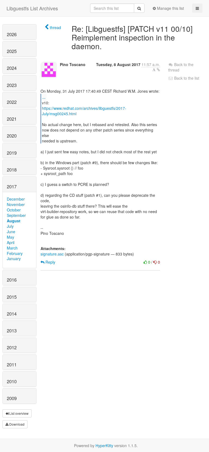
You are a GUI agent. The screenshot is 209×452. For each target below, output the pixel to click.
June (11, 231)
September (16, 215)
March (12, 248)
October (14, 210)
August (13, 220)
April (10, 242)
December (16, 199)
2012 (12, 347)
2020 (12, 135)
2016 (12, 279)
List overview (18, 413)
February (15, 253)
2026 (12, 34)
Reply (49, 262)
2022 (12, 102)
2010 (12, 381)
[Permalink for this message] (158, 69)
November (16, 204)
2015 (12, 297)
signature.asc (52, 254)
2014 (12, 313)
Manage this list (170, 8)
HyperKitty (104, 445)
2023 (12, 85)
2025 (12, 51)
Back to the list (186, 78)
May (10, 237)
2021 (12, 119)
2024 (12, 68)
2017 (12, 186)
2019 (12, 152)
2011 (12, 364)
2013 (12, 330)
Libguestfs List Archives (32, 8)
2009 (12, 398)
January (14, 258)
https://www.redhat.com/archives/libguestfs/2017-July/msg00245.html (84, 110)
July (10, 226)
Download (16, 424)
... (43, 97)
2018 (12, 169)
